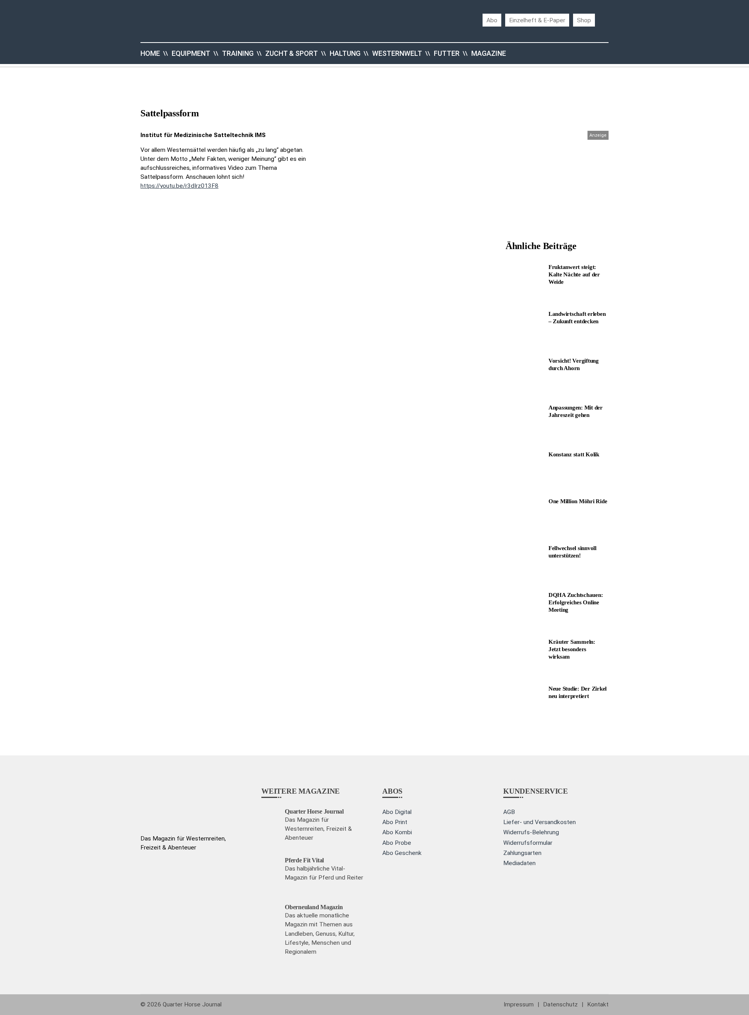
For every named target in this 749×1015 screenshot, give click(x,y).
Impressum (519, 1004)
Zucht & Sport (291, 53)
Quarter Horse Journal (192, 1004)
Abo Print (394, 822)
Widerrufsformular (527, 842)
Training (238, 53)
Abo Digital (397, 812)
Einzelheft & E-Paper (537, 19)
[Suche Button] (593, 53)
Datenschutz (560, 1004)
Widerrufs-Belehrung (531, 832)
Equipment (191, 53)
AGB (509, 812)
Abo (491, 19)
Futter (447, 53)
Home (150, 53)
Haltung (345, 53)
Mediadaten (519, 863)
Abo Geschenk (402, 853)
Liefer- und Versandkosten (539, 822)
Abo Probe (396, 842)
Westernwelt (397, 53)
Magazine (488, 53)
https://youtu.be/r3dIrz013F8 (179, 185)
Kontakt (598, 1004)
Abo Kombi (397, 832)
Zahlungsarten (522, 853)
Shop (584, 19)
